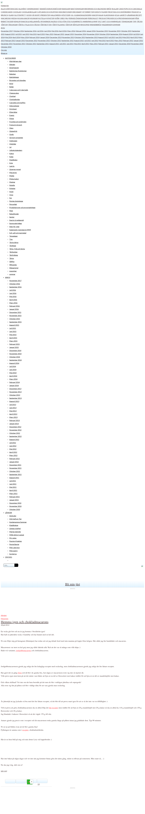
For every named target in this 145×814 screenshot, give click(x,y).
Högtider (65, 15)
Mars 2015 (49, 34)
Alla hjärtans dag (9, 9)
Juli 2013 (111, 37)
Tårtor (68, 25)
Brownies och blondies (95, 9)
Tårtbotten (46, 25)
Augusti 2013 (103, 37)
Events (97, 12)
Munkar (34, 18)
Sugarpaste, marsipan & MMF (84, 21)
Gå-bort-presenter (41, 15)
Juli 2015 (18, 34)
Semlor (17, 21)
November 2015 (114, 31)
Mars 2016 (71, 31)
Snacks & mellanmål (30, 21)
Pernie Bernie (14, 544)
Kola (117, 15)
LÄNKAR (8, 513)
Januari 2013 (20, 41)
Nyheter (50, 18)
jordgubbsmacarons (24, 650)
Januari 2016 (91, 31)
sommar (116, 25)
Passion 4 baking (15, 541)
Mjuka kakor (23, 18)
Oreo (62, 18)
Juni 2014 (12, 370)
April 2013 (134, 37)
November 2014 (93, 34)
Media (14, 18)
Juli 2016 (40, 31)
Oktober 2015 (126, 31)
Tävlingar (13, 25)
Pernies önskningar (78, 18)
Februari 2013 (10, 41)
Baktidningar (77, 9)
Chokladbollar (29, 12)
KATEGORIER (10, 58)
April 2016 (63, 31)
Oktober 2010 (6, 47)
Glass (11, 15)
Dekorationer (65, 12)
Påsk (137, 18)
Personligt (93, 18)
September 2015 (15, 322)
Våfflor (76, 25)
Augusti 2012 (79, 41)
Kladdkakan (13, 525)
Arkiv (3, 28)
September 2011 (43, 44)
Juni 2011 (70, 44)
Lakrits (123, 15)
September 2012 (67, 41)
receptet (25, 730)
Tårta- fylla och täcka (29, 25)
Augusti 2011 (54, 44)
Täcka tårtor (13, 242)
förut (20, 672)
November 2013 (68, 37)
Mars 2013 (13, 417)
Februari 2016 (81, 31)
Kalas (100, 15)
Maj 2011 (77, 44)
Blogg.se (4, 53)
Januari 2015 (69, 34)
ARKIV (7, 277)
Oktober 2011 (31, 44)
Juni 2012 (94, 41)
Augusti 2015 (10, 34)
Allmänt (22, 9)
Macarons (6, 18)
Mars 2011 (94, 44)
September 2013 (92, 37)
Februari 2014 (34, 37)
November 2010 (137, 44)
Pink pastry (13, 551)
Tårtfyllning (58, 25)
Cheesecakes (6, 12)
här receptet (53, 707)
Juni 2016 (47, 31)
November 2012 (44, 41)
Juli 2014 (136, 34)
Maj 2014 (8, 37)
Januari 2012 (138, 41)
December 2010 (125, 44)
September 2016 (30, 31)
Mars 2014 (25, 37)
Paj (66, 18)
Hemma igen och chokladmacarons (24, 622)
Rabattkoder (7, 21)
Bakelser (66, 9)
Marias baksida (15, 532)
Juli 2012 (87, 41)
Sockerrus (13, 554)
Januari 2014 (44, 37)
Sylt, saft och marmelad (109, 21)
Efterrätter (88, 12)
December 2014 (80, 34)
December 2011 (7, 44)
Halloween (55, 15)
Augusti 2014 (128, 34)
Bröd (109, 9)
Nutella (42, 18)
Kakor (95, 15)
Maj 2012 (102, 41)
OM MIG (8, 557)
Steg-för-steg (64, 21)
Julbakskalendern (82, 15)
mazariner (107, 25)
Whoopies (84, 25)
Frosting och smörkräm (119, 12)
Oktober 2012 (55, 41)
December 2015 (102, 31)
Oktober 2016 (18, 31)
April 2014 (16, 37)
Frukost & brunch (15, 125)
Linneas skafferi (15, 528)
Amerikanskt (33, 9)
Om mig (4, 50)
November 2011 (19, 44)
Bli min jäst (72, 584)
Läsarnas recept (134, 15)
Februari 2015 (59, 34)
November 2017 (7, 31)
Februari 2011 (103, 44)
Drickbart (77, 12)
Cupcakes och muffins (47, 12)
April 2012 (110, 41)
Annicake (12, 516)
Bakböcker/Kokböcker (51, 9)
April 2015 (41, 34)
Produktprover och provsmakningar (117, 18)
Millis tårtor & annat (16, 535)
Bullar (115, 9)
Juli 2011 (63, 44)
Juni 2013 (118, 37)
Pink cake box (14, 548)
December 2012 (31, 41)
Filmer (104, 12)
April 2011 (85, 44)
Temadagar (126, 21)
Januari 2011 (113, 44)
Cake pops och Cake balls (130, 9)
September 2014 (116, 34)
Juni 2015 (25, 34)
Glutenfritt (20, 15)
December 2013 (56, 37)
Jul (72, 15)
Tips (134, 21)
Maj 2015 (33, 34)
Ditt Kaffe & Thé (15, 519)
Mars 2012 (118, 41)
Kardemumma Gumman (18, 522)
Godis (29, 15)
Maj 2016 (55, 31)
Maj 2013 (126, 37)
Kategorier (5, 6)
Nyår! (57, 18)
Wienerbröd (95, 25)
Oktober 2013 (80, 37)
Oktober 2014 (104, 34)
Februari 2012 (128, 41)
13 (38, 784)
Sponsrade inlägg (48, 21)
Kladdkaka (109, 15)
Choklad (17, 12)
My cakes (12, 538)
